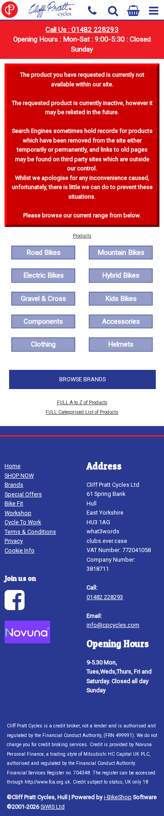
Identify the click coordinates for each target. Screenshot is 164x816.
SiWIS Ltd (53, 806)
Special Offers (23, 494)
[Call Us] (92, 9)
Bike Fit (14, 503)
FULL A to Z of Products (82, 402)
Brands (14, 484)
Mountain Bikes (120, 252)
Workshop (18, 513)
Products (82, 236)
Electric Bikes (43, 275)
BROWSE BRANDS (82, 379)
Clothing (43, 344)
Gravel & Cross (43, 299)
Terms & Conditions (30, 531)
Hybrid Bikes (120, 275)
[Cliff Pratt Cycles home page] (41, 9)
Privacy (14, 540)
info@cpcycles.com (113, 624)
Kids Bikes (121, 299)
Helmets (120, 344)
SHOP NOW (19, 475)
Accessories (121, 321)
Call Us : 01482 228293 (82, 30)
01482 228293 (105, 597)
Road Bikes (43, 252)
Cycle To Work (23, 522)
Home (12, 466)
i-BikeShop (118, 797)
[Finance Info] (27, 641)
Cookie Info (20, 550)
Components (43, 321)
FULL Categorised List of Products (82, 412)
